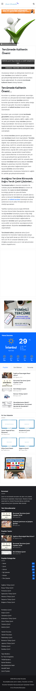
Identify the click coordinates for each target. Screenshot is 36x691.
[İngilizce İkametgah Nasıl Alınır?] (7, 375)
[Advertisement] (18, 274)
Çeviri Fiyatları (5, 671)
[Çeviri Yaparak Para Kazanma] (9, 424)
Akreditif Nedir (5, 668)
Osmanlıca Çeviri (6, 615)
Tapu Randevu (5, 654)
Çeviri (4, 566)
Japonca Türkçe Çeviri (8, 643)
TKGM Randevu (6, 659)
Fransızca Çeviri (6, 591)
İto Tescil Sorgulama (7, 656)
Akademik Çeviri (24, 430)
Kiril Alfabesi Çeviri (19, 389)
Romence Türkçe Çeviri (8, 640)
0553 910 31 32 (25, 68)
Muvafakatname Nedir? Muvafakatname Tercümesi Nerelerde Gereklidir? (22, 404)
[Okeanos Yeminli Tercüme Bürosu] (18, 11)
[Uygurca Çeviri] (27, 442)
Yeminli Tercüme (6, 632)
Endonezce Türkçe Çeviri (8, 618)
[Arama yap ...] (34, 4)
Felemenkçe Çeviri (6, 637)
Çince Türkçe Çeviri (7, 621)
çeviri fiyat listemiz (14, 61)
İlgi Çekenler (6, 572)
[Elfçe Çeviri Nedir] (9, 442)
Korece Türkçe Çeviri (20, 394)
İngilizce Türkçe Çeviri (7, 585)
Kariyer (4, 575)
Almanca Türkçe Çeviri (8, 596)
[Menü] (2, 4)
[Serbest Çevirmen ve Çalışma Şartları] (6, 524)
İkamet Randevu (6, 662)
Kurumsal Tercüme (20, 678)
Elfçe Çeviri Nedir (7, 448)
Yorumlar (30, 367)
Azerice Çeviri (5, 627)
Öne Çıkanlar (6, 578)
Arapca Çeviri (5, 612)
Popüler (5, 367)
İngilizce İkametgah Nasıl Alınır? (23, 536)
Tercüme (24, 681)
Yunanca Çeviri (5, 624)
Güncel (4, 569)
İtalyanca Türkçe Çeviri (8, 599)
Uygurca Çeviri (24, 448)
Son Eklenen (18, 367)
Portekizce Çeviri (6, 610)
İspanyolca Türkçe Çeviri (8, 593)
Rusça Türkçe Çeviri (7, 588)
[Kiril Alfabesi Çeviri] (7, 389)
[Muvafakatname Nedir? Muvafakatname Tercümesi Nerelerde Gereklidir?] (7, 404)
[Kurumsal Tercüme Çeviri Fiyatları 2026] (7, 383)
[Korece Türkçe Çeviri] (7, 396)
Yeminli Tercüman (6, 634)
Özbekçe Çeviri (5, 646)
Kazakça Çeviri (5, 649)
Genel (4, 563)
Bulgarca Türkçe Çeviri (8, 602)
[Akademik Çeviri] (27, 424)
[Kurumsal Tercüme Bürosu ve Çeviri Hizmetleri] (12, 3)
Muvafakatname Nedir (8, 665)
